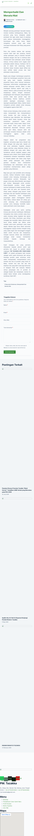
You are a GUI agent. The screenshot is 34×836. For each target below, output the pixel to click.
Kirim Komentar (9, 352)
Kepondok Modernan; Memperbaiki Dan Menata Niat (15, 285)
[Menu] (31, 3)
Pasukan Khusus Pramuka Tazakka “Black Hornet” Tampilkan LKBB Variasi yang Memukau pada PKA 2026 (17, 490)
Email (6, 312)
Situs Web (6, 320)
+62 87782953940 (11, 790)
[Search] (28, 3)
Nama (6, 305)
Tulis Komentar (8, 327)
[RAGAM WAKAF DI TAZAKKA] (17, 684)
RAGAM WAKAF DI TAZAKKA (11, 745)
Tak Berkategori (8, 21)
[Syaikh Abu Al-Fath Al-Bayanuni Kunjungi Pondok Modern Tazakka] (17, 556)
